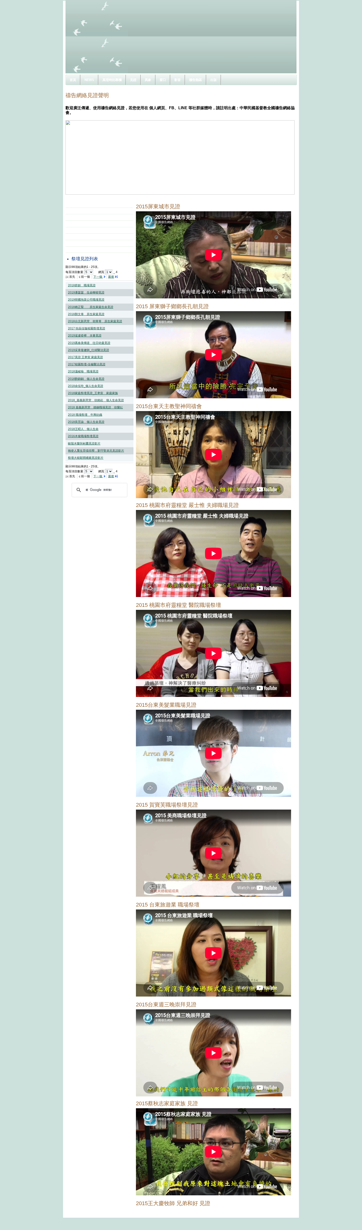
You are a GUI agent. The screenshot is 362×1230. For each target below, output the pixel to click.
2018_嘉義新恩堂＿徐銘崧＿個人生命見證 (96, 400)
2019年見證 (79, 204)
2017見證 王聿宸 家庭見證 (85, 357)
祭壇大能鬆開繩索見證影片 (85, 458)
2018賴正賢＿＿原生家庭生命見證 (90, 307)
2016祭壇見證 (80, 223)
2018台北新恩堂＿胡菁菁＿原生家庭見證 (95, 321)
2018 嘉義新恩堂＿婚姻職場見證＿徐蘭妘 (95, 407)
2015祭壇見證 (80, 230)
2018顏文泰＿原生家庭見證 (86, 314)
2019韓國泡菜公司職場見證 (86, 299)
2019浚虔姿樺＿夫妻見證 (84, 335)
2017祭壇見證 (80, 217)
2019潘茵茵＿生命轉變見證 (86, 292)
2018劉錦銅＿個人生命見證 (86, 379)
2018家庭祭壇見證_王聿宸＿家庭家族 (93, 393)
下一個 (98, 276)
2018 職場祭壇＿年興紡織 (85, 414)
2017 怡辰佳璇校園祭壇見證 (86, 328)
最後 (111, 276)
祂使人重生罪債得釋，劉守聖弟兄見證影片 (96, 450)
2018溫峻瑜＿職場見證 (83, 371)
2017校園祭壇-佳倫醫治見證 (86, 364)
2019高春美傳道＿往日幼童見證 (89, 343)
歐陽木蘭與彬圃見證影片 (84, 443)
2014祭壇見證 (80, 236)
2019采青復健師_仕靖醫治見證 (88, 350)
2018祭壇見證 (80, 211)
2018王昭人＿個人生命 (83, 429)
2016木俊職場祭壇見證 (83, 436)
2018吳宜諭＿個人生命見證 (86, 422)
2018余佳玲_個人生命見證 (85, 386)
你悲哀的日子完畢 (83, 249)
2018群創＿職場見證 (82, 285)
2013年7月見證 (81, 243)
